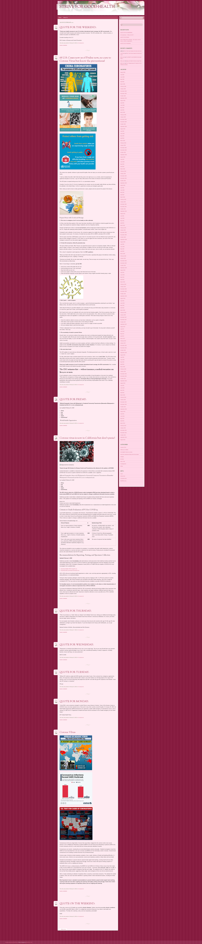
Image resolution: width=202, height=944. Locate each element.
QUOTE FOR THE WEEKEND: (78, 27)
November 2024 (123, 121)
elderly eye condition (124, 449)
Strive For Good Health (87, 7)
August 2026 (122, 72)
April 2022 (122, 194)
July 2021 (122, 215)
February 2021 (123, 227)
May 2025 (122, 107)
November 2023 (123, 150)
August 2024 (122, 128)
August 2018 (122, 298)
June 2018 (122, 303)
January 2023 (123, 173)
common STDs (123, 447)
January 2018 (123, 314)
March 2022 (122, 197)
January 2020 (123, 258)
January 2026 (123, 88)
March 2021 (122, 225)
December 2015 (123, 373)
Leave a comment (63, 45)
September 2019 (123, 267)
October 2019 (123, 265)
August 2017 (122, 326)
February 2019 (123, 284)
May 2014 (122, 418)
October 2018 (123, 293)
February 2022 (123, 199)
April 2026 (122, 81)
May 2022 (122, 192)
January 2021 (123, 230)
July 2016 (122, 357)
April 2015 (122, 392)
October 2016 (123, 350)
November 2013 (123, 432)
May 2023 (122, 164)
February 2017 (123, 340)
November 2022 (123, 178)
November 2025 (123, 93)
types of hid (122, 461)
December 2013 (123, 430)
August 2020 (122, 241)
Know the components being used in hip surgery (129, 454)
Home (60, 17)
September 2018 (123, 296)
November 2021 (123, 206)
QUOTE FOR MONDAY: (74, 701)
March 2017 (122, 338)
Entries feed (122, 476)
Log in (121, 473)
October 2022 (123, 180)
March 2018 (122, 310)
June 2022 (122, 190)
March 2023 (122, 168)
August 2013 (122, 439)
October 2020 (123, 237)
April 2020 (122, 251)
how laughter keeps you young (126, 452)
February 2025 (123, 114)
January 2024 (123, 145)
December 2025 (123, 91)
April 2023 (122, 166)
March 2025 (122, 112)
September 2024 (123, 126)
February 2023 (123, 171)
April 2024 (122, 138)
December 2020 (123, 232)
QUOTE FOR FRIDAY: (73, 399)
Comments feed (123, 478)
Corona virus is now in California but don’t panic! (87, 438)
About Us (65, 17)
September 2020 (123, 239)
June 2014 (122, 416)
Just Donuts (122, 53)
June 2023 (122, 161)
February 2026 (123, 86)
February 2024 (123, 142)
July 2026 (122, 74)
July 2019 (122, 272)
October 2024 (123, 124)
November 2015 (123, 376)
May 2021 (122, 220)
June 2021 (122, 218)
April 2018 (122, 307)
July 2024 (122, 131)
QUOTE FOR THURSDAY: (76, 611)
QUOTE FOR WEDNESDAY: (77, 645)
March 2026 (122, 84)
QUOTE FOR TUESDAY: (74, 672)
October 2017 (123, 321)
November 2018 (123, 291)
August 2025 (122, 100)
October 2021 (123, 208)
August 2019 (122, 270)
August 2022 (122, 185)
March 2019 (122, 281)
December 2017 (123, 317)
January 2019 (123, 286)
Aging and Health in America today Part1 (133, 60)
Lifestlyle (122, 456)
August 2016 (122, 354)
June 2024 (122, 133)
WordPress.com (29, 942)
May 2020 (122, 248)
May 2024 (122, 135)
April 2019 (122, 279)
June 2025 (122, 105)
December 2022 (123, 175)
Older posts (63, 929)
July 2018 (122, 300)
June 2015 (122, 387)
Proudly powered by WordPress (11, 942)
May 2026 (122, 79)
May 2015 (122, 390)
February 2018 (123, 312)
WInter (121, 466)
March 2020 (122, 253)
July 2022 (122, 187)
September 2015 (123, 380)
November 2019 (123, 263)
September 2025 (123, 98)
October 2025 (123, 95)
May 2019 (122, 277)
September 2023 (123, 154)
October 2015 (123, 378)
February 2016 (123, 369)
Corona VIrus (67, 732)
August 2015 (122, 383)
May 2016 (122, 361)
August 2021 (122, 213)
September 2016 (123, 352)
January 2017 (123, 343)
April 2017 (122, 336)
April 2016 (122, 364)
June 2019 (122, 274)
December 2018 (123, 288)
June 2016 (122, 359)
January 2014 (123, 427)
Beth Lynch (122, 57)
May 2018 (122, 305)
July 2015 (122, 385)
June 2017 (122, 331)
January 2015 (123, 399)
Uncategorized (81, 42)
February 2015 (123, 397)
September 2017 (123, 324)
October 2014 (123, 406)
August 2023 (122, 157)
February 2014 (123, 425)
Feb (56, 27)
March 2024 (122, 140)
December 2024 (123, 119)
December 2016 (123, 345)
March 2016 (122, 366)
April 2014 (122, 420)
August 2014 (122, 411)
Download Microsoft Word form (70, 570)
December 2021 (123, 204)
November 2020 (123, 234)
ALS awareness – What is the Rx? (127, 34)
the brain (122, 459)
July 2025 (122, 102)
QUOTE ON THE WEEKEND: (77, 904)
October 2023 (123, 152)
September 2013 (123, 437)
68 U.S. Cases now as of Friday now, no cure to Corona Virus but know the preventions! (85, 59)
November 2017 (123, 319)
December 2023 (123, 147)
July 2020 (122, 244)
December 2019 (123, 260)
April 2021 (122, 223)
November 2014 (123, 404)
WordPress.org (123, 480)
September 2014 (123, 409)
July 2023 (122, 159)
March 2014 (122, 423)
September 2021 (123, 211)
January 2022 (123, 201)
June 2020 (122, 246)
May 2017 (122, 333)
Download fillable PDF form (69, 568)
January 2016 (123, 371)
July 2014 (122, 413)
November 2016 (123, 347)
